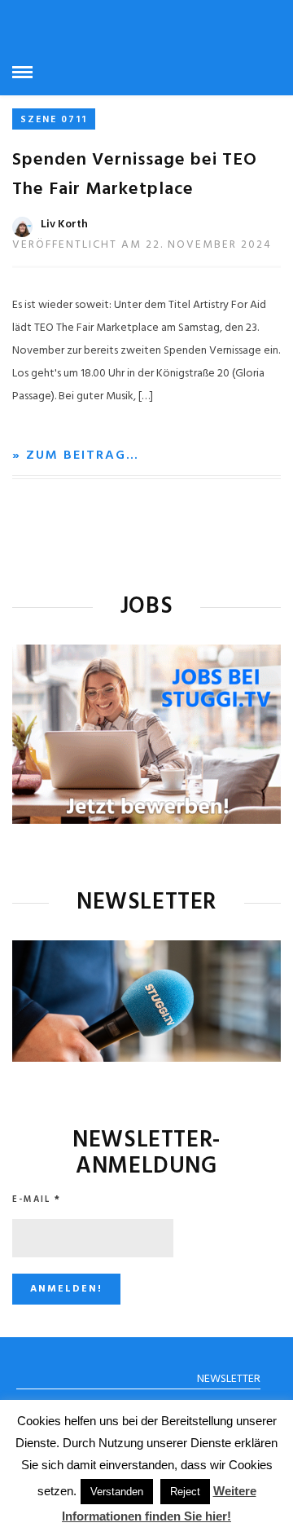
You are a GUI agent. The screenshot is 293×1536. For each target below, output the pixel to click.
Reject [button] (185, 1491)
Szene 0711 (53, 120)
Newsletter (228, 1379)
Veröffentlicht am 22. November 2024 (142, 244)
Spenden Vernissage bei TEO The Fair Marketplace (134, 175)
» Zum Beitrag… (75, 455)
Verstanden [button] (116, 1491)
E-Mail (36, 1199)
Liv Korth (64, 224)
